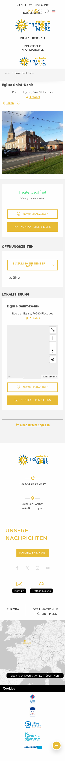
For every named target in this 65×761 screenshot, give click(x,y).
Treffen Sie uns (41, 590)
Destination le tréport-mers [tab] (45, 611)
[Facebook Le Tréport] (17, 568)
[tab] (29, 265)
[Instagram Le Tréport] (37, 568)
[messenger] (56, 749)
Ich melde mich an (32, 552)
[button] (47, 11)
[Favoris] (41, 11)
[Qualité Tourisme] (32, 711)
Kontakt (19, 590)
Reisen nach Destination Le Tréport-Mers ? (35, 675)
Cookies (9, 688)
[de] (54, 11)
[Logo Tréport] (32, 460)
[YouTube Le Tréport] (48, 568)
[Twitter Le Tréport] (27, 568)
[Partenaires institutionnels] (32, 698)
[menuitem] (32, 5)
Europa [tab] (13, 609)
